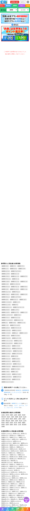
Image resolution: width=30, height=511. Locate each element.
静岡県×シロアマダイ (16, 297)
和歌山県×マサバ (5, 501)
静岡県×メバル (24, 289)
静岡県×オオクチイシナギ (18, 366)
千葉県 (12, 416)
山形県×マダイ (15, 439)
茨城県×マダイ (5, 447)
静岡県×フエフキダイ (7, 351)
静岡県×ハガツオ (18, 343)
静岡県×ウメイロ (21, 322)
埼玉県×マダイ (23, 450)
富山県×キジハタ (20, 468)
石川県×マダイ (14, 472)
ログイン (23, 2)
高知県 (11, 422)
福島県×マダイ (16, 443)
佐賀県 (7, 424)
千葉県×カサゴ (21, 454)
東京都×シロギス (23, 456)
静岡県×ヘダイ (14, 371)
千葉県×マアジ (13, 454)
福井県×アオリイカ (6, 476)
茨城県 (16, 416)
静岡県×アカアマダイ (16, 271)
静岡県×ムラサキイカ (17, 348)
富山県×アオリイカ (23, 466)
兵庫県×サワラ (5, 497)
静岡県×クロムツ (6, 294)
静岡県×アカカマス (6, 338)
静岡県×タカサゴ (6, 327)
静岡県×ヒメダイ (18, 340)
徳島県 (19, 422)
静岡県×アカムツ (16, 291)
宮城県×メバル (22, 437)
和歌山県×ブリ (14, 499)
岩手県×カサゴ (5, 435)
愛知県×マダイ (12, 481)
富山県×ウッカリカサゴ (7, 470)
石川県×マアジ (22, 472)
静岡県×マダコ (24, 286)
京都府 (12, 420)
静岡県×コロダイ (16, 358)
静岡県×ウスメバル (15, 317)
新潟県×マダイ (5, 464)
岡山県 (20, 420)
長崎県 (11, 424)
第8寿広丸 (18, 390)
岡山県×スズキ (23, 505)
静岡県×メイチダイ (6, 333)
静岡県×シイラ (16, 302)
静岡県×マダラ (12, 322)
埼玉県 (8, 416)
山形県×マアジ (23, 439)
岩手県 (7, 414)
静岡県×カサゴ (13, 268)
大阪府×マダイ (15, 491)
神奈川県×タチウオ (18, 462)
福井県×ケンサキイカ (15, 474)
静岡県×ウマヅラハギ (16, 327)
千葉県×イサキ (5, 454)
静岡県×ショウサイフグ (7, 315)
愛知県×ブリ (4, 481)
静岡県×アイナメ (6, 317)
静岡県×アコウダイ (15, 335)
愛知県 (11, 418)
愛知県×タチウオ (20, 481)
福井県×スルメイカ (6, 477)
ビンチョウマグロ (16, 392)
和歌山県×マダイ (22, 497)
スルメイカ (10, 407)
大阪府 (23, 418)
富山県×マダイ (12, 468)
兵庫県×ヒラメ (13, 497)
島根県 (7, 422)
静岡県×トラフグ (16, 345)
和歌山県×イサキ (23, 499)
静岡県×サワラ (24, 276)
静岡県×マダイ (5, 266)
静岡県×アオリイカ (6, 279)
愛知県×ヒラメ (14, 483)
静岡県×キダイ (5, 299)
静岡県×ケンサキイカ (15, 284)
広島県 (16, 420)
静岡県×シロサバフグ (7, 364)
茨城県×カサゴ (5, 449)
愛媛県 (23, 422)
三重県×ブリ (22, 483)
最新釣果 (8, 5)
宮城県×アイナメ (14, 437)
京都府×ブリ (24, 487)
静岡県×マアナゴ (17, 376)
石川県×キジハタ (5, 472)
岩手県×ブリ (24, 433)
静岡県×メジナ (24, 312)
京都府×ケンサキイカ (15, 487)
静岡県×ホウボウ (6, 309)
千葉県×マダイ (12, 452)
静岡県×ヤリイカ (15, 281)
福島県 (19, 414)
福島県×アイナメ (24, 445)
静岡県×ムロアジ (16, 361)
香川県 (15, 422)
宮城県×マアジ (5, 437)
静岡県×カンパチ (15, 276)
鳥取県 (3, 422)
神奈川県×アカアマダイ (7, 462)
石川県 (3, 418)
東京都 (23, 414)
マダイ (22, 5)
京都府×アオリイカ (6, 491)
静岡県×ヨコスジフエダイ (8, 382)
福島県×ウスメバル (14, 445)
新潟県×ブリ (13, 464)
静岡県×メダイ (23, 299)
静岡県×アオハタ (6, 297)
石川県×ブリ (17, 470)
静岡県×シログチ (6, 312)
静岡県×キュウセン (6, 353)
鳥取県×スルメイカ (14, 503)
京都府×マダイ (5, 489)
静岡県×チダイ (5, 289)
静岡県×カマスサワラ (7, 376)
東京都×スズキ (13, 458)
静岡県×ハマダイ (6, 371)
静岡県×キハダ (24, 281)
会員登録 (15, 2)
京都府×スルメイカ (14, 489)
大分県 (19, 424)
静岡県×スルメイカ (6, 291)
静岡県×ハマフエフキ (17, 353)
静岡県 (15, 5)
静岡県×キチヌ (14, 356)
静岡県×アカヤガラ (6, 366)
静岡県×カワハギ (6, 286)
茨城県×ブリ (13, 447)
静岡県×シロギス (6, 281)
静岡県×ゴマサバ (6, 276)
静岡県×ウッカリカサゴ (7, 320)
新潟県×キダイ (5, 466)
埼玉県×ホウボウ (15, 450)
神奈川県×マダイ (5, 460)
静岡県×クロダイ (15, 294)
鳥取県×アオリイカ (6, 505)
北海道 (3, 414)
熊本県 (15, 424)
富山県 (24, 416)
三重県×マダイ (5, 485)
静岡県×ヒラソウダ (16, 338)
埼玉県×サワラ (22, 449)
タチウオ (21, 405)
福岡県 (3, 424)
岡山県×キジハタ (22, 506)
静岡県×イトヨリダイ (7, 302)
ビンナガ (19, 403)
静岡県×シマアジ (15, 309)
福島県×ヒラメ (24, 443)
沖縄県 (3, 426)
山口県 (24, 420)
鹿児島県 (24, 424)
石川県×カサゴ (5, 474)
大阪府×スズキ (21, 493)
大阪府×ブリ (4, 493)
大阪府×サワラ (23, 491)
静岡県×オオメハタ (18, 320)
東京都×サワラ (5, 458)
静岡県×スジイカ (6, 356)
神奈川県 (3, 416)
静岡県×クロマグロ (6, 330)
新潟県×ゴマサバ (14, 466)
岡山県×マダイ (5, 506)
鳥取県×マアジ (5, 503)
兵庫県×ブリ (4, 495)
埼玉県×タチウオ (5, 450)
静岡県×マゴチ (24, 294)
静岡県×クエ (5, 322)
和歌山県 (8, 420)
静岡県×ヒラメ (5, 268)
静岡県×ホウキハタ (6, 348)
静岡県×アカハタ (15, 286)
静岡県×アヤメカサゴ (15, 325)
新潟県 (20, 416)
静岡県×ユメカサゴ (16, 330)
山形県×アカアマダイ (6, 443)
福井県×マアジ (15, 476)
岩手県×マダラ (16, 433)
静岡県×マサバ (17, 315)
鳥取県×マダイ (15, 505)
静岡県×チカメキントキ (18, 307)
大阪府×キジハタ (12, 493)
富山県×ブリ (4, 468)
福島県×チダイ (5, 445)
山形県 (15, 414)
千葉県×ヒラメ (20, 452)
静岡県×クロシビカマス (7, 343)
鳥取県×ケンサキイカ (16, 501)
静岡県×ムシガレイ (6, 345)
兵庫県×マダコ (20, 495)
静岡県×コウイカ (16, 379)
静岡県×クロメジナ (6, 358)
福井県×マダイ (24, 474)
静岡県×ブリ (13, 266)
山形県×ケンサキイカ (6, 441)
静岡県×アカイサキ (17, 351)
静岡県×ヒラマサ (6, 273)
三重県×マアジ (5, 487)
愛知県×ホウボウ (5, 483)
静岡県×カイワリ (15, 312)
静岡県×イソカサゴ (6, 374)
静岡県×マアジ (21, 266)
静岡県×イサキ (22, 268)
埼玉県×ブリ (4, 452)
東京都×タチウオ (14, 456)
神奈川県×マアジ (22, 458)
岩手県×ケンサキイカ (6, 433)
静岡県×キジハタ (15, 273)
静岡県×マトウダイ (15, 369)
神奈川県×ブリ (14, 460)
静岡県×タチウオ (6, 271)
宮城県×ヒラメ (21, 435)
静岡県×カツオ (5, 284)
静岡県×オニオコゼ (6, 379)
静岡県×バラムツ (17, 364)
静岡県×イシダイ (23, 333)
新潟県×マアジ (20, 464)
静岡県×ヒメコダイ (16, 374)
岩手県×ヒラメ (13, 435)
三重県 (19, 418)
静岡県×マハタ (15, 279)
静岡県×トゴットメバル (7, 340)
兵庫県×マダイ (12, 495)
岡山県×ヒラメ (13, 506)
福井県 (7, 418)
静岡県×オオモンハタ (7, 307)
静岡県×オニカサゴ (14, 289)
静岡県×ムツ (15, 333)
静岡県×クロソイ (14, 299)
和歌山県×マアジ (5, 499)
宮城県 (11, 414)
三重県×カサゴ (21, 485)
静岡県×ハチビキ (6, 335)
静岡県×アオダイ (6, 369)
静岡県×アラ (15, 304)
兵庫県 (3, 420)
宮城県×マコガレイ (6, 439)
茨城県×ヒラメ (20, 447)
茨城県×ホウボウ (14, 449)
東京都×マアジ (5, 456)
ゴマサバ (16, 407)
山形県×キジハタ (17, 441)
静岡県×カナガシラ (6, 361)
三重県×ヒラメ (13, 485)
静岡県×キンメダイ (6, 304)
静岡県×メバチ (5, 325)
